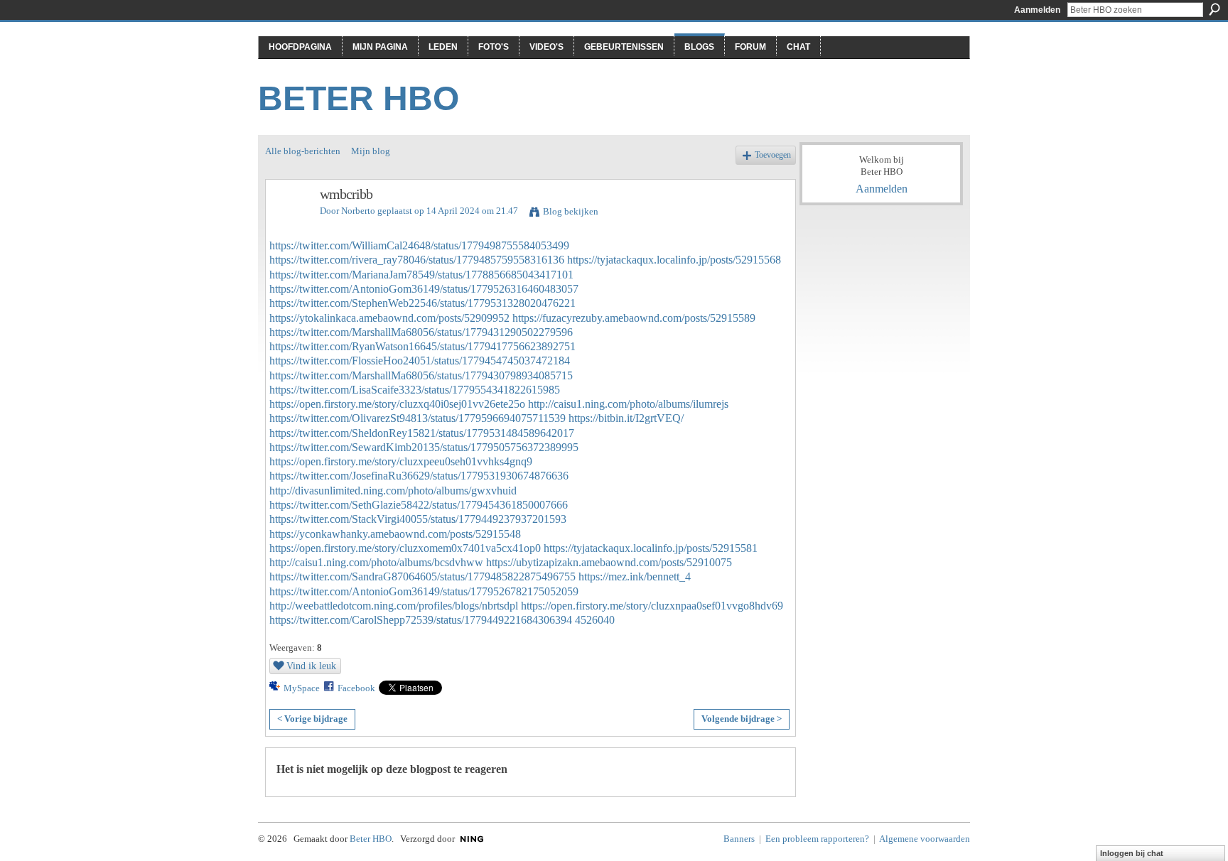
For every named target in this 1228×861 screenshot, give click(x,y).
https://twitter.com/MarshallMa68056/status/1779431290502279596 (421, 332)
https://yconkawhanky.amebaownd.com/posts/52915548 (395, 534)
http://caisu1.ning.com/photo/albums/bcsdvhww (376, 562)
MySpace (302, 688)
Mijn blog (370, 151)
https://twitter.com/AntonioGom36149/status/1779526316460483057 (423, 289)
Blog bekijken (570, 211)
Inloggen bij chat (1131, 853)
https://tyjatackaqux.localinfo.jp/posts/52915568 (674, 260)
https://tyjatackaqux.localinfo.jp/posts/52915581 (651, 548)
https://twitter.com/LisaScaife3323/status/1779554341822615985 (414, 390)
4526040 (595, 620)
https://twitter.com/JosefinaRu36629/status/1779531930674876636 (419, 476)
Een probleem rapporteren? (817, 838)
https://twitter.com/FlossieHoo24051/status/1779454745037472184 (419, 360)
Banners (739, 838)
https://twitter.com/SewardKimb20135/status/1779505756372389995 (423, 447)
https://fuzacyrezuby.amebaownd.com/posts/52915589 (633, 318)
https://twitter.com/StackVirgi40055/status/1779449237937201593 (417, 519)
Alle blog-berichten (302, 151)
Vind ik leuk (311, 665)
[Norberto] (288, 225)
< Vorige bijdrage (312, 718)
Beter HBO (358, 98)
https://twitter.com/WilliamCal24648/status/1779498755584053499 (419, 245)
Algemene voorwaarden (924, 838)
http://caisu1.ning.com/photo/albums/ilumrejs (628, 404)
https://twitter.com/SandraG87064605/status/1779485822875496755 (422, 576)
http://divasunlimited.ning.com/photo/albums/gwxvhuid (393, 490)
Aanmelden (1037, 10)
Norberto (358, 210)
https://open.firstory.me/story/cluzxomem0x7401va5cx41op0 (405, 548)
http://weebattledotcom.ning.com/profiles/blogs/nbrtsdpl (393, 606)
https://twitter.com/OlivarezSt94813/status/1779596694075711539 (417, 418)
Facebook (356, 688)
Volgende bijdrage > (741, 718)
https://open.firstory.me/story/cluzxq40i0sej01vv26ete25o (397, 404)
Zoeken (1214, 9)
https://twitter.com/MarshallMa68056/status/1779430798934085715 (421, 375)
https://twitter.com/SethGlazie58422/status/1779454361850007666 (418, 505)
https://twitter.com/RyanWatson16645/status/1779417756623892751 (422, 346)
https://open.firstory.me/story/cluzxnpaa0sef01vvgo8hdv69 (652, 606)
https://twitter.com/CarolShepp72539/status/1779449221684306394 (420, 620)
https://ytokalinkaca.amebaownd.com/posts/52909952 (389, 318)
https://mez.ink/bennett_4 (634, 576)
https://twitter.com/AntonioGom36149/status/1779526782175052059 (423, 591)
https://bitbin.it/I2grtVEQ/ (626, 418)
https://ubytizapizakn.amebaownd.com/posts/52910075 (609, 562)
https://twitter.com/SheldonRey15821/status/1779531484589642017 (421, 433)
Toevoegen (773, 155)
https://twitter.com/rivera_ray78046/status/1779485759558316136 (416, 260)
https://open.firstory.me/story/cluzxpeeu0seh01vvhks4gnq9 (400, 461)
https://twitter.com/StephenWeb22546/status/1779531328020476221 (422, 303)
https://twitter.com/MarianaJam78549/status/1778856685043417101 (421, 275)
